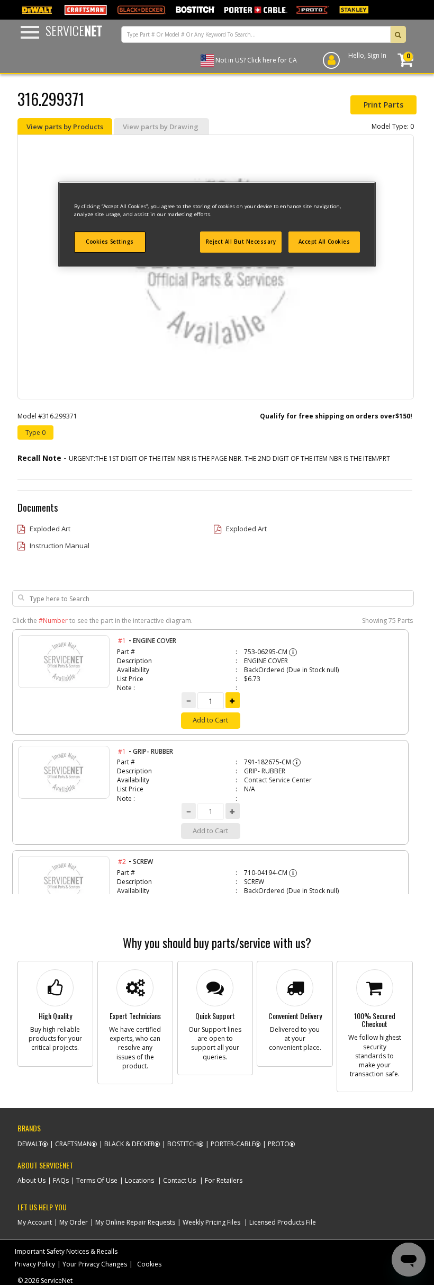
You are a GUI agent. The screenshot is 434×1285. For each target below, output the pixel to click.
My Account (34, 1222)
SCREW (143, 861)
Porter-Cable (233, 1143)
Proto (279, 1143)
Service (74, 30)
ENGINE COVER (154, 640)
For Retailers (223, 1180)
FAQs (61, 1180)
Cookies (149, 1264)
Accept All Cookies (324, 241)
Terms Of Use (96, 1180)
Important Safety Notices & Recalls (66, 1251)
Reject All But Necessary (241, 241)
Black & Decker (129, 1143)
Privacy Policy (35, 1264)
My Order (73, 1222)
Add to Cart (210, 720)
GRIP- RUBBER (153, 751)
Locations (139, 1180)
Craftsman (73, 1143)
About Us (31, 1180)
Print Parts (383, 105)
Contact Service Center (278, 779)
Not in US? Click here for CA (256, 60)
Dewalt (29, 1143)
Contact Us (179, 1180)
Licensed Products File (282, 1222)
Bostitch (182, 1143)
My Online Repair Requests (135, 1222)
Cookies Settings (110, 241)
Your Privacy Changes (94, 1264)
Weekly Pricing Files (211, 1222)
